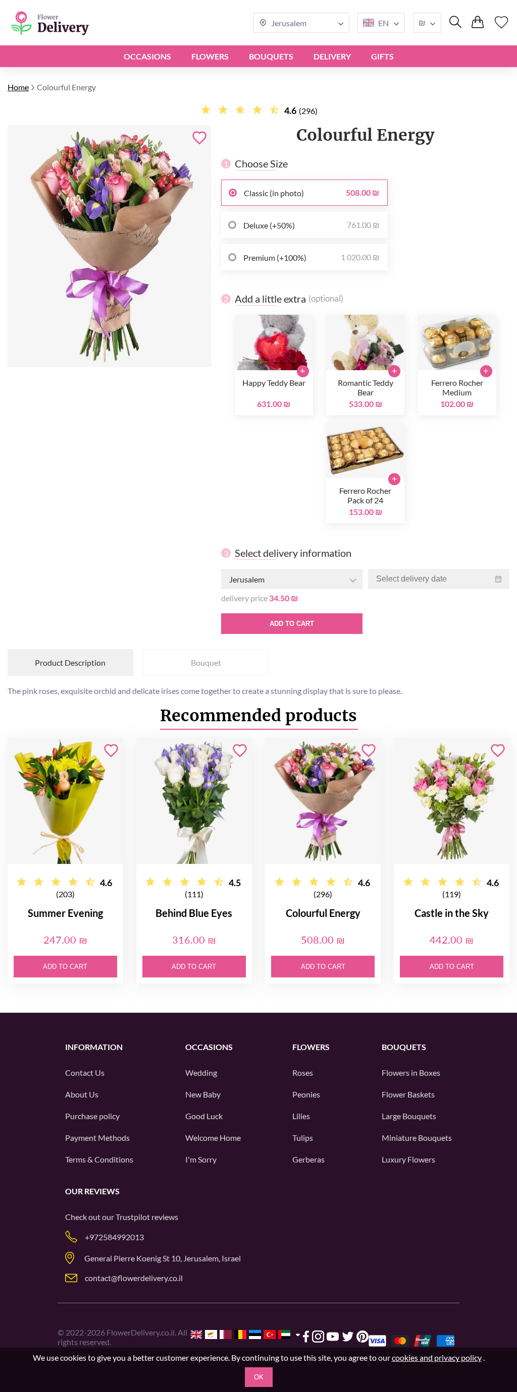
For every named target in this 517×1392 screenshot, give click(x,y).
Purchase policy (92, 1116)
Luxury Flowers (408, 1159)
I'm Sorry (201, 1159)
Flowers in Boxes (411, 1072)
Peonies (306, 1094)
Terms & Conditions (99, 1159)
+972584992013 (114, 1237)
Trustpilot (133, 1217)
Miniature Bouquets (417, 1137)
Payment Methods (97, 1137)
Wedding (201, 1072)
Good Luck (204, 1116)
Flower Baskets (408, 1094)
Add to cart (292, 623)
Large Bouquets (409, 1116)
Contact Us (85, 1072)
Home (18, 87)
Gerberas (308, 1159)
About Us (81, 1094)
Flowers (210, 56)
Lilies (301, 1116)
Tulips (302, 1137)
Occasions (147, 56)
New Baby (203, 1094)
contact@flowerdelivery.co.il (134, 1278)
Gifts (382, 56)
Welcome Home (213, 1137)
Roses (302, 1072)
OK (259, 1377)
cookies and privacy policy (437, 1357)
